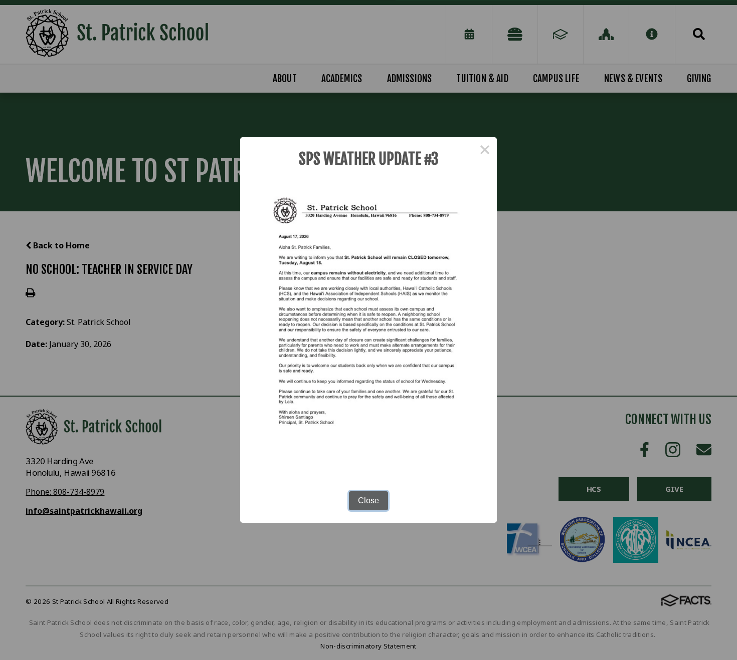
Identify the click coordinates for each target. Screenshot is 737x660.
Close (368, 500)
